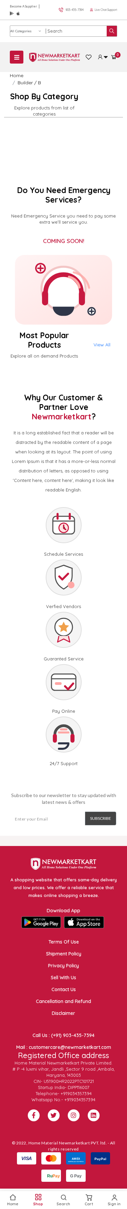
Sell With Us (63, 977)
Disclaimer (63, 1013)
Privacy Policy (63, 966)
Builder (25, 83)
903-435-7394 (75, 10)
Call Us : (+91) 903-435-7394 (63, 1035)
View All (101, 345)
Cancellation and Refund (63, 1001)
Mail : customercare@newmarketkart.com (63, 1047)
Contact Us (63, 989)
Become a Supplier (23, 6)
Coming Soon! (63, 240)
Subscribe (100, 818)
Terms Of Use (63, 942)
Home (16, 75)
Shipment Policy (63, 954)
